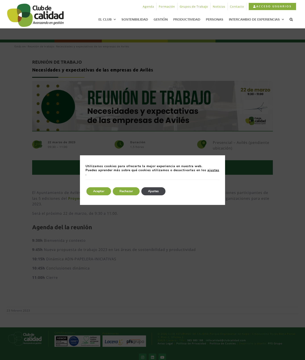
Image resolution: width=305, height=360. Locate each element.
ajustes (213, 170)
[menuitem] (272, 6)
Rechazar (126, 191)
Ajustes (153, 191)
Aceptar (98, 191)
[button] (291, 19)
